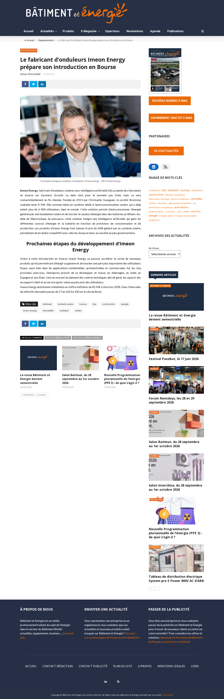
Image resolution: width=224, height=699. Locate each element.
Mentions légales (171, 666)
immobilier (48, 310)
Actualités (47, 31)
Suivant (41, 395)
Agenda (155, 31)
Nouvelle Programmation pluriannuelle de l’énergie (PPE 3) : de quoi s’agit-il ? (122, 379)
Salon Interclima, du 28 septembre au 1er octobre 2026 (175, 487)
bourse (83, 304)
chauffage (185, 190)
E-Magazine (89, 31)
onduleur (64, 310)
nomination (162, 203)
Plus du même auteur (57, 337)
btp (94, 304)
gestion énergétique (180, 199)
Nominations (135, 31)
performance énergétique (161, 207)
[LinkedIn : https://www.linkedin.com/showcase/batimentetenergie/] (154, 167)
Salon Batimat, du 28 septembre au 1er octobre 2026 (80, 379)
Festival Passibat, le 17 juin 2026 (174, 359)
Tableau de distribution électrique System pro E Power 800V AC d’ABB (176, 578)
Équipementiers (28, 50)
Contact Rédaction (58, 666)
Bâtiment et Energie (160, 285)
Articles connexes (32, 337)
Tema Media (167, 695)
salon (179, 211)
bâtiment (47, 304)
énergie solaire (166, 215)
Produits (68, 31)
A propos (145, 666)
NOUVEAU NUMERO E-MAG (169, 100)
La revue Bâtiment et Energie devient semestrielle (35, 379)
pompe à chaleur (156, 211)
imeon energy (30, 310)
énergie (124, 304)
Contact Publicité (93, 666)
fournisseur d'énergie (159, 199)
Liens (195, 666)
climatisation (197, 190)
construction (108, 304)
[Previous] (151, 589)
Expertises (112, 31)
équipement (154, 220)
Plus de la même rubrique (87, 337)
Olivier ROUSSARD (30, 74)
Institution (156, 499)
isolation (152, 203)
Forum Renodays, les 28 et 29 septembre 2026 (171, 400)
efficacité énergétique (175, 195)
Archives (154, 248)
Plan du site (122, 666)
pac (194, 203)
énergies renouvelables (186, 216)
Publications (175, 31)
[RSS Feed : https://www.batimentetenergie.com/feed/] (165, 167)
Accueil (28, 31)
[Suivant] (157, 589)
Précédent (28, 395)
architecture (155, 190)
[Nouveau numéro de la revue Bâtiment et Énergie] (165, 70)
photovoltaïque (181, 207)
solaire (78, 310)
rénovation (170, 211)
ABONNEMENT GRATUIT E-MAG (171, 118)
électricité (196, 211)
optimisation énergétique (180, 203)
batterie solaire (66, 304)
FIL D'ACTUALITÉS (166, 151)
